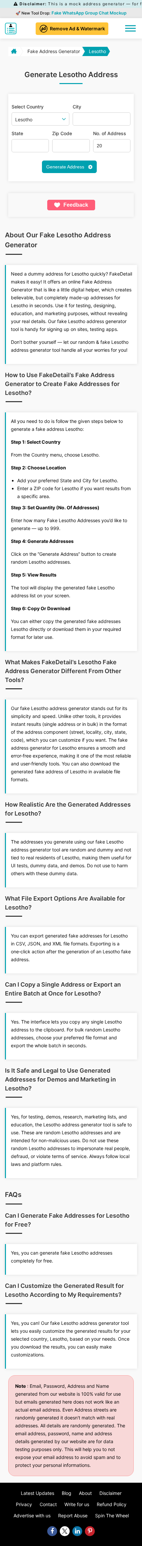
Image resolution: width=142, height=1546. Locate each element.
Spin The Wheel (112, 1515)
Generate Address (66, 166)
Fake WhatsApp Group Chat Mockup (89, 12)
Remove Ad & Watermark (77, 28)
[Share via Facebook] (52, 1531)
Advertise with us (32, 1515)
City (77, 106)
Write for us (76, 1504)
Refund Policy (111, 1504)
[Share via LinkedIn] (77, 1531)
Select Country (28, 106)
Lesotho (97, 51)
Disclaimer (110, 1493)
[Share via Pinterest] (90, 1531)
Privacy (24, 1504)
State (17, 133)
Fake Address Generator (53, 51)
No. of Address (109, 133)
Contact (48, 1504)
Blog (66, 1493)
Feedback (75, 205)
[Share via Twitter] (65, 1531)
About (85, 1493)
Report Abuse (73, 1515)
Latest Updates (37, 1493)
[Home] (13, 51)
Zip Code (62, 133)
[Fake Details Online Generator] (12, 28)
